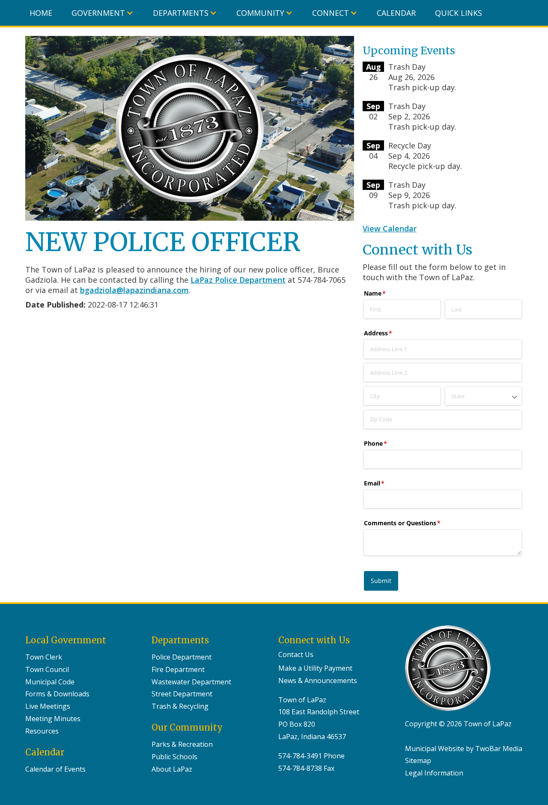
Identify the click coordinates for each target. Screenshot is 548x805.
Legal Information (434, 773)
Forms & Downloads (57, 693)
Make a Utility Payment (315, 668)
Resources (42, 731)
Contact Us (295, 654)
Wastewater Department (191, 682)
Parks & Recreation (182, 744)
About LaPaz (172, 769)
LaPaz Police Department (238, 280)
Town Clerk (43, 657)
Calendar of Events (55, 769)
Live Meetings (47, 706)
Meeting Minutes (52, 718)
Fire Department (178, 669)
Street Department (182, 693)
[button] (102, 13)
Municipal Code (49, 682)
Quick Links (458, 13)
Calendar (396, 13)
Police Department (181, 657)
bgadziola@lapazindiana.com (134, 290)
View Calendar (390, 228)
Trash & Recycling (180, 706)
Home (41, 13)
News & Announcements (317, 680)
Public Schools (174, 756)
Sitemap (418, 760)
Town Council (47, 669)
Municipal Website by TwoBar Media (463, 748)
